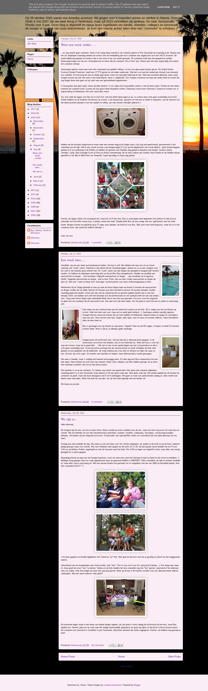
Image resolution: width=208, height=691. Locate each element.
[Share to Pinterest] (119, 242)
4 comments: (97, 402)
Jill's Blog (31, 43)
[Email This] (107, 242)
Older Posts (174, 656)
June (36, 176)
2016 (33, 113)
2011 (33, 194)
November (38, 128)
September (38, 138)
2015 (33, 117)
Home (121, 656)
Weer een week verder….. (78, 44)
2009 (33, 202)
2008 (33, 207)
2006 (33, 215)
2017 (33, 109)
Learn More (163, 7)
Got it (176, 7)
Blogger (137, 685)
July (35, 149)
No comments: (98, 645)
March (36, 181)
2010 (33, 198)
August (37, 145)
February (38, 185)
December (38, 121)
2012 (33, 190)
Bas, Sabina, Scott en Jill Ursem (40, 231)
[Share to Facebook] (116, 242)
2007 (33, 211)
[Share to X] (113, 242)
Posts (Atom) (127, 666)
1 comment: (96, 242)
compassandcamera (113, 685)
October (37, 134)
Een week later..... (73, 260)
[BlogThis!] (110, 242)
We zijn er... (69, 419)
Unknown (34, 238)
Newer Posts (68, 656)
